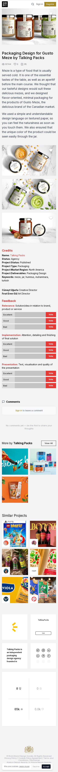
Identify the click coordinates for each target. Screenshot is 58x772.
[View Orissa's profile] (6, 571)
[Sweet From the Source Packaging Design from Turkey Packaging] (15, 490)
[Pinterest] (43, 656)
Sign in (39, 4)
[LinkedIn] (49, 650)
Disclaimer (35, 760)
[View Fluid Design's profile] (6, 543)
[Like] (51, 13)
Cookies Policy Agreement (30, 758)
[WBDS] (38, 650)
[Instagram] (43, 650)
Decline (36, 766)
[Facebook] (49, 656)
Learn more (24, 766)
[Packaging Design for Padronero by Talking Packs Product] (15, 462)
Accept (46, 766)
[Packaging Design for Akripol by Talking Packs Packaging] (43, 462)
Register (50, 4)
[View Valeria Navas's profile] (34, 543)
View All (49, 443)
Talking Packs (17, 255)
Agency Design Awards (17, 762)
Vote (51, 314)
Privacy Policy (11, 758)
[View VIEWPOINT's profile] (6, 599)
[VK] (38, 656)
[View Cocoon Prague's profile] (34, 571)
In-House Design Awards (40, 762)
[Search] (32, 4)
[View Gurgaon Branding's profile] (34, 599)
